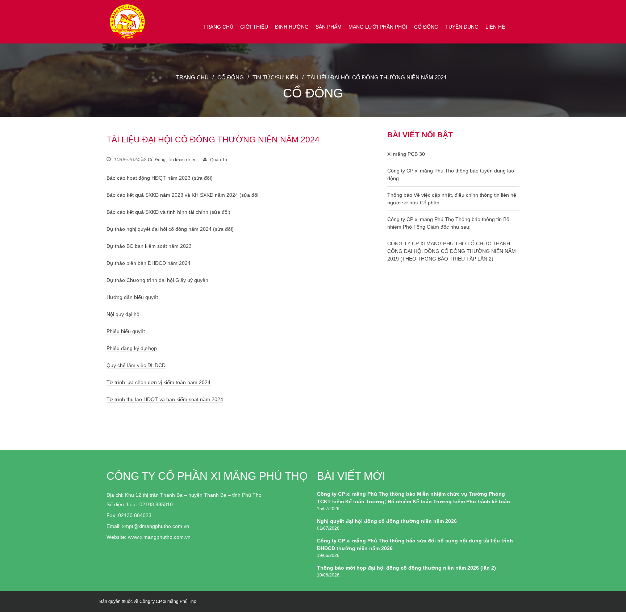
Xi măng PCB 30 (406, 154)
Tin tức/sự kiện (276, 77)
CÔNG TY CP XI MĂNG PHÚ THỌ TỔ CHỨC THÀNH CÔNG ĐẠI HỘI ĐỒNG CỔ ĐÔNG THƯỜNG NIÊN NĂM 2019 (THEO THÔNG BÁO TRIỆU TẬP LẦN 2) (451, 251)
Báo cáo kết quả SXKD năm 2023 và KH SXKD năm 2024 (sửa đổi (182, 195)
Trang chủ (218, 27)
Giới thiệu (254, 27)
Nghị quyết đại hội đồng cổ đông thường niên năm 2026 (387, 521)
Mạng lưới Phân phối (378, 27)
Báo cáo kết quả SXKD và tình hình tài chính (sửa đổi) (168, 212)
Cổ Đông (426, 27)
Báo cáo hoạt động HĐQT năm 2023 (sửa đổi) (160, 178)
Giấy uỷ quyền (191, 280)
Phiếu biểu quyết (126, 331)
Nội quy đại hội (124, 314)
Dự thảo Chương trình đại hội (140, 280)
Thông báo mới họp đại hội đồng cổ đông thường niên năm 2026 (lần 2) (406, 568)
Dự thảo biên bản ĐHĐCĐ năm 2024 (149, 263)
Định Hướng (292, 27)
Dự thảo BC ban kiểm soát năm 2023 (149, 246)
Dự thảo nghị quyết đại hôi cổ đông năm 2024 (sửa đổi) (170, 229)
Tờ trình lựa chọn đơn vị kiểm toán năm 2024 (158, 382)
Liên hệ (495, 27)
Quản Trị (218, 159)
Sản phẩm (329, 27)
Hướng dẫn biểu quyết (132, 297)
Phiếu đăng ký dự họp (132, 348)
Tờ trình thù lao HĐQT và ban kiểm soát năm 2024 (165, 399)
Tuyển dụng (462, 27)
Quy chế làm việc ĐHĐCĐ (136, 365)
